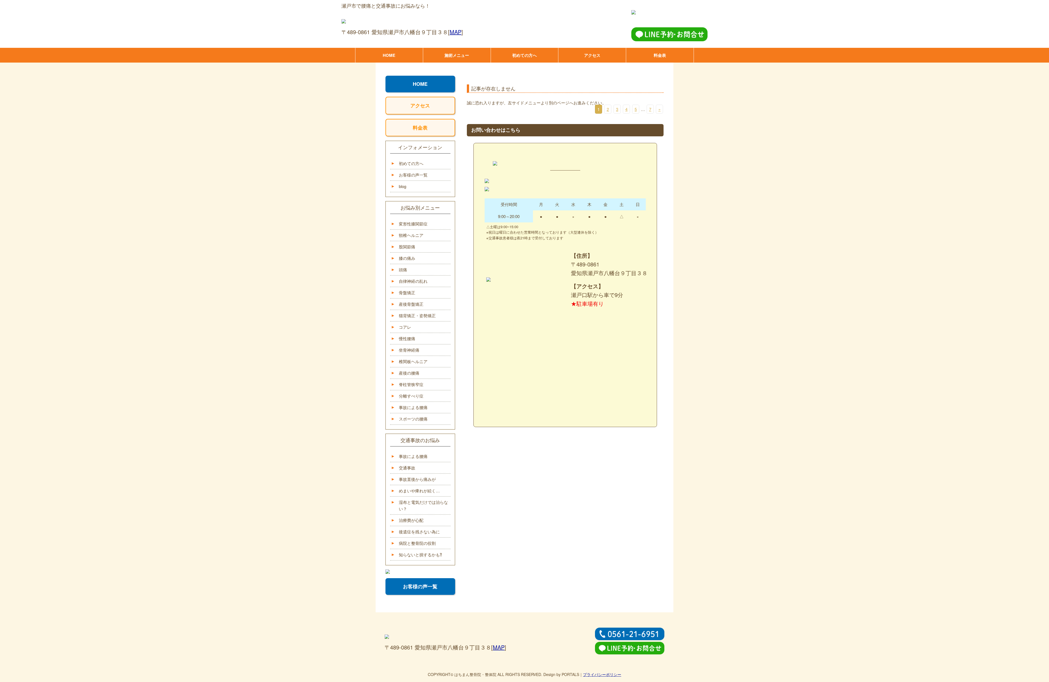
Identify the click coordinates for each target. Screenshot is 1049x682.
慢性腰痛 (407, 338)
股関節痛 (407, 246)
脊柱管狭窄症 (411, 384)
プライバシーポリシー (602, 674)
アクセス (592, 55)
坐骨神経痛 (409, 350)
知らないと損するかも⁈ (420, 554)
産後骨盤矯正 (411, 304)
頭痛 (403, 269)
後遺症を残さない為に (419, 531)
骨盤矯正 (407, 292)
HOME (389, 55)
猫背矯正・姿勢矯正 (417, 315)
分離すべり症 (411, 396)
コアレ (405, 327)
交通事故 (407, 468)
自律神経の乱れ (413, 281)
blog (402, 186)
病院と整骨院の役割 (417, 543)
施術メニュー (456, 55)
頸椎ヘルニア (411, 235)
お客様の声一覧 (413, 175)
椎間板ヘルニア (413, 361)
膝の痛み (407, 258)
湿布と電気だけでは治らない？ (423, 505)
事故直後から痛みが (417, 479)
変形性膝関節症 (413, 224)
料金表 (660, 55)
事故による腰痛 (413, 407)
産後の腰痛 (409, 373)
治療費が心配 (411, 520)
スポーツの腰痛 (413, 419)
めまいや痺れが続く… (419, 490)
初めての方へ (524, 55)
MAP (455, 32)
